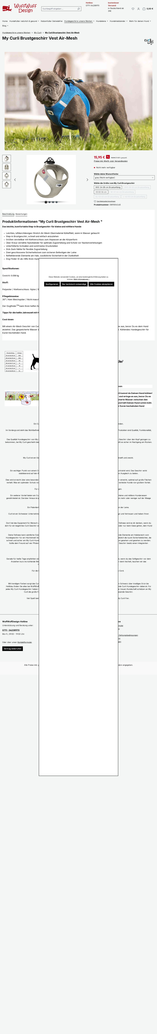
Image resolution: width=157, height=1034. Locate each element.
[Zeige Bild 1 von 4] (46, 202)
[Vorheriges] (15, 179)
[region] (46, 179)
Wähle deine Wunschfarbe (106, 174)
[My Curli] (149, 41)
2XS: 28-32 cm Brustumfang (137, 187)
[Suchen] (78, 8)
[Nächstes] (87, 179)
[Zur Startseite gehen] (19, 8)
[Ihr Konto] (138, 8)
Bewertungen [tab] (21, 214)
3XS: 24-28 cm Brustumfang (107, 187)
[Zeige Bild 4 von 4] (56, 202)
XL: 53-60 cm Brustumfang (107, 197)
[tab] (8, 214)
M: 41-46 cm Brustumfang (123, 192)
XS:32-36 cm (102, 192)
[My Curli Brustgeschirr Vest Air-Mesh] (51, 179)
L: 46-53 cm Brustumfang (135, 197)
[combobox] (58, 8)
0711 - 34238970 (11, 630)
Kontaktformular (24, 642)
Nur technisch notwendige (74, 284)
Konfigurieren (52, 284)
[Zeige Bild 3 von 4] (53, 202)
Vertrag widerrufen (12, 649)
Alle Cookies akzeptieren (101, 284)
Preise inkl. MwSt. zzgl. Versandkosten (111, 161)
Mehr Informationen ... (82, 279)
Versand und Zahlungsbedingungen (122, 635)
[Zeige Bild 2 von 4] (49, 202)
